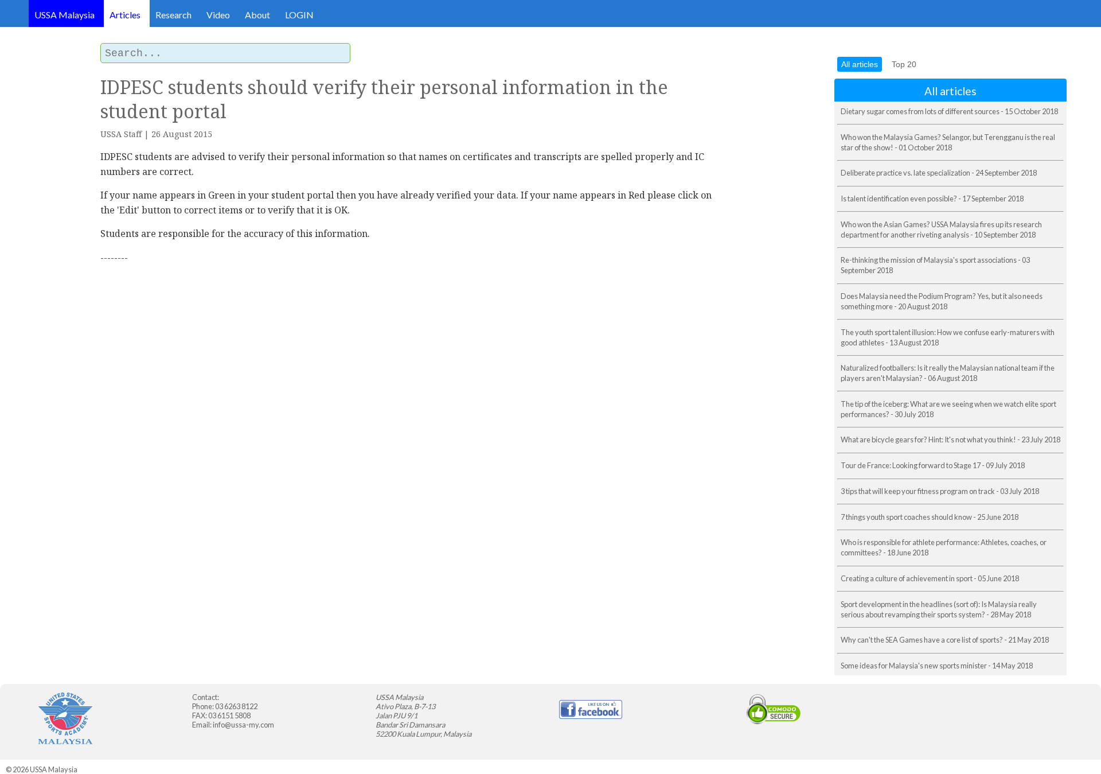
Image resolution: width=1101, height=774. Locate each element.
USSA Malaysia (64, 14)
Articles (125, 14)
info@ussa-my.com (243, 724)
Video (218, 14)
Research (173, 14)
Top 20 (904, 64)
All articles (859, 64)
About (257, 14)
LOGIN (299, 14)
